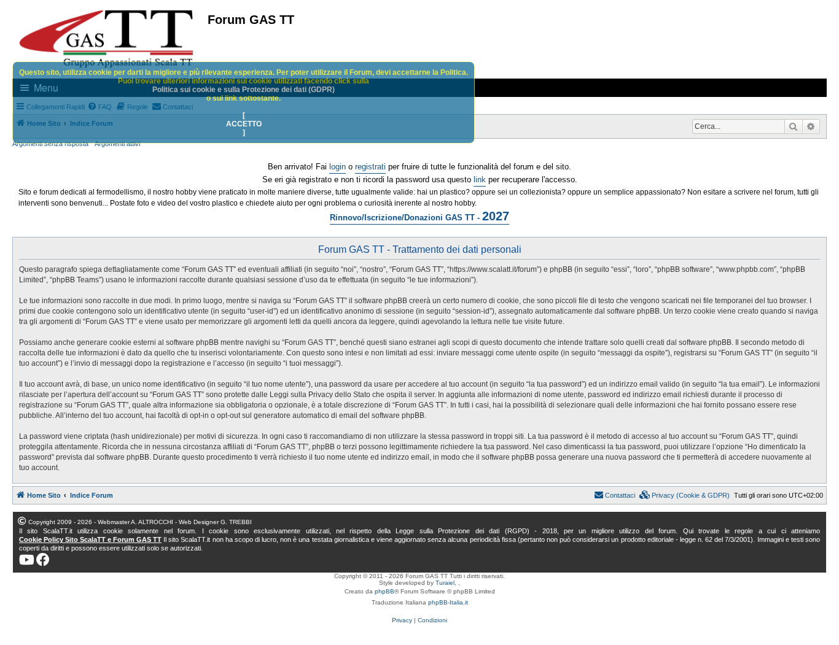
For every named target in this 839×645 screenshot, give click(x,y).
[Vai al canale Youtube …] (26, 559)
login (337, 166)
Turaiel (445, 582)
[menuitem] (684, 495)
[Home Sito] (107, 39)
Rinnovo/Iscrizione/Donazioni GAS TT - (419, 216)
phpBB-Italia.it (448, 602)
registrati (370, 166)
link (480, 179)
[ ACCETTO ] (244, 124)
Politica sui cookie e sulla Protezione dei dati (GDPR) (243, 89)
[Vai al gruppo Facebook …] (43, 559)
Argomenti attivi (117, 143)
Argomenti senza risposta (50, 143)
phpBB (384, 591)
